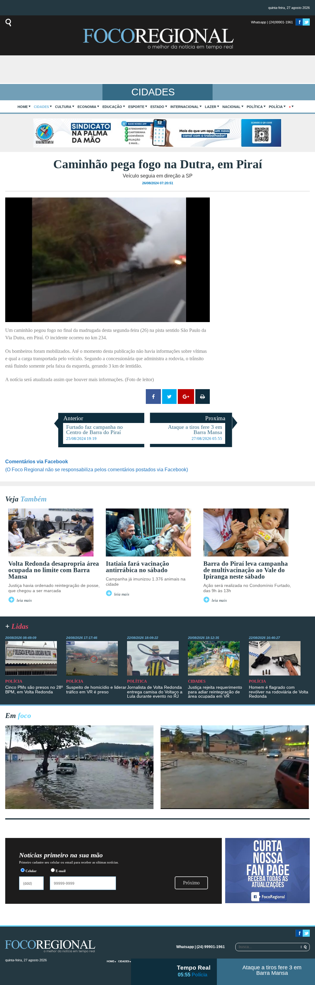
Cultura (63, 107)
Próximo (191, 882)
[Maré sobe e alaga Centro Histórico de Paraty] (79, 807)
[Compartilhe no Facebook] (153, 396)
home (23, 107)
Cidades (41, 107)
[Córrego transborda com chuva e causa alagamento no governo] (235, 807)
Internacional (184, 107)
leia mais (24, 600)
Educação (112, 107)
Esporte (136, 107)
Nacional (231, 107)
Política (255, 107)
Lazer (210, 107)
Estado (157, 107)
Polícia (276, 107)
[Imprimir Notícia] (202, 396)
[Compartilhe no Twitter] (169, 396)
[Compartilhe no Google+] (186, 396)
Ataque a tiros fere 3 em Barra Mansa (271, 970)
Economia (87, 107)
